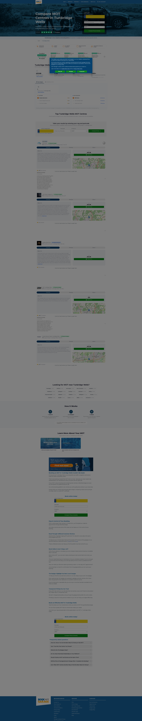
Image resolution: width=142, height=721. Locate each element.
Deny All (60, 71)
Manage (71, 71)
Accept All (82, 71)
